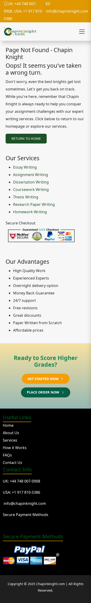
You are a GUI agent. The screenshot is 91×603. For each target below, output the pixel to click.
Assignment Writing (30, 174)
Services (10, 440)
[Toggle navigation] (82, 31)
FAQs (7, 455)
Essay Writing (25, 167)
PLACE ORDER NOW (43, 392)
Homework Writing (30, 211)
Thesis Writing (25, 197)
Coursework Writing (31, 189)
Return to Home (26, 138)
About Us (11, 432)
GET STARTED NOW (44, 378)
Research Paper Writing (34, 204)
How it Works (15, 447)
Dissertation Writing (31, 182)
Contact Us (12, 462)
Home (8, 425)
